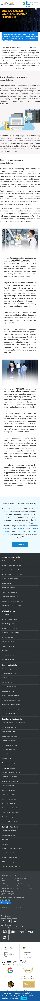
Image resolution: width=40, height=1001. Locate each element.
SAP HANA (5, 844)
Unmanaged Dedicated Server (12, 570)
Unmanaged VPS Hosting (10, 633)
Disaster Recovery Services (11, 866)
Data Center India (9, 768)
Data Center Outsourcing (10, 812)
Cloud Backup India (8, 713)
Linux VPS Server (7, 615)
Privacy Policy (5, 886)
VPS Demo (5, 651)
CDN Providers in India (9, 687)
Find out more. (13, 998)
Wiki (2, 878)
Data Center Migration (18, 35)
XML (18, 888)
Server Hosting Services (11, 827)
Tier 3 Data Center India (10, 808)
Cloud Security (7, 682)
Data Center (6, 35)
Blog (16, 875)
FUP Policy (20, 883)
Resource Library (20, 878)
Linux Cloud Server (8, 678)
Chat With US (20, 544)
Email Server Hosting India (12, 719)
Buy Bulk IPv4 (6, 754)
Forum (3, 881)
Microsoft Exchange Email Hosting (13, 723)
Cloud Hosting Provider (9, 821)
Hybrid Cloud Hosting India (11, 704)
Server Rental (6, 583)
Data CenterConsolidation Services (15, 14)
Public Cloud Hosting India (10, 696)
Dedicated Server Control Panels (13, 601)
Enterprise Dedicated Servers (12, 605)
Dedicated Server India (11, 557)
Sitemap (30, 888)
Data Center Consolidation (21, 36)
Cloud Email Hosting (8, 750)
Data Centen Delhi (8, 786)
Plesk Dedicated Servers (10, 592)
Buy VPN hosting (7, 637)
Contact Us (31, 886)
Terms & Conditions (7, 888)
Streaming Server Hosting (10, 709)
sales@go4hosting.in (33, 2)
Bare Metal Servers (8, 588)
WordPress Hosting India (10, 763)
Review (3, 883)
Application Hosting (8, 835)
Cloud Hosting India (9, 665)
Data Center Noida (8, 790)
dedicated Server (23, 528)
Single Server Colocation (10, 781)
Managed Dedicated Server (11, 565)
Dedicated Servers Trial (10, 597)
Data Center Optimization (19, 38)
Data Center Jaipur (8, 795)
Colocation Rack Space (10, 777)
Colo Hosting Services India (11, 772)
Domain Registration (9, 831)
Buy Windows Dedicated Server (12, 574)
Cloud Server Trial (8, 691)
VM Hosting (5, 840)
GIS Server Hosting (8, 862)
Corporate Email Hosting (10, 736)
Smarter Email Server (9, 732)
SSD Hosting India (8, 659)
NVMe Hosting (6, 758)
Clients (17, 881)
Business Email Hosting (9, 745)
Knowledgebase (6, 875)
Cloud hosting (23, 526)
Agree (23, 998)
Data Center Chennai (9, 799)
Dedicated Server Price (10, 561)
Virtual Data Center (8, 803)
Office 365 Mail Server (9, 727)
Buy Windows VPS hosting (10, 619)
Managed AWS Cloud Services (12, 849)
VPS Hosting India (8, 611)
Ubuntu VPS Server (8, 642)
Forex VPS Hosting (8, 646)
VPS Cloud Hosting (8, 655)
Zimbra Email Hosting (9, 741)
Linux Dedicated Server (10, 579)
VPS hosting (11, 528)
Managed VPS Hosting (9, 628)
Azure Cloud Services (9, 853)
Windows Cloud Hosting (10, 673)
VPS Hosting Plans (8, 624)
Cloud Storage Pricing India (11, 669)
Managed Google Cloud (10, 857)
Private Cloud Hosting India (11, 700)
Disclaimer (20, 886)
